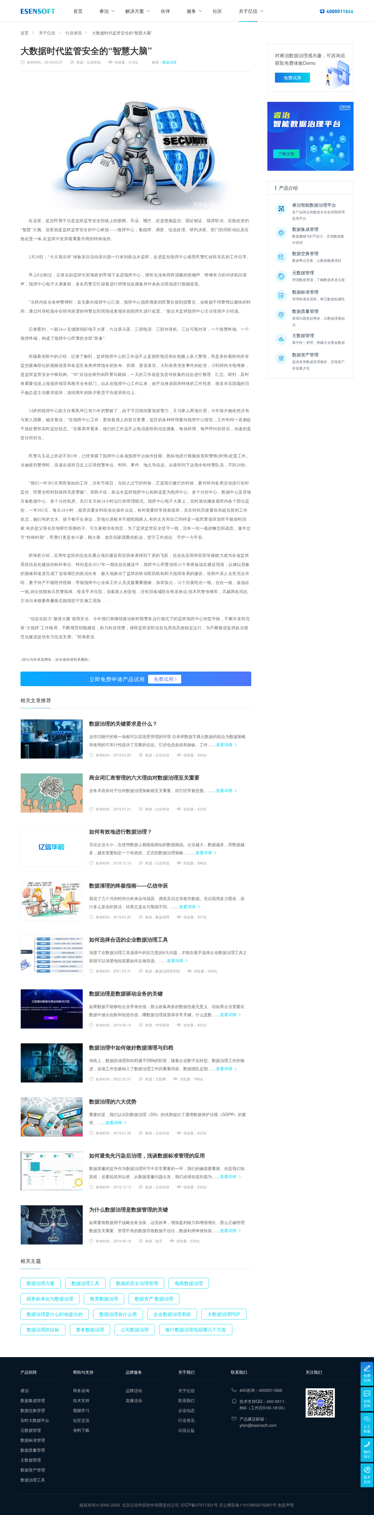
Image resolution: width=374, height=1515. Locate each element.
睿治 (104, 11)
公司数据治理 (135, 1329)
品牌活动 (134, 1390)
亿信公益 (186, 1430)
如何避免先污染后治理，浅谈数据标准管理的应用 (147, 1155)
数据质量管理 (32, 1450)
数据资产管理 (32, 1470)
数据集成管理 (32, 1400)
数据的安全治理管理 (137, 1283)
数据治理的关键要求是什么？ (123, 723)
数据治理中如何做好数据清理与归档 (131, 1047)
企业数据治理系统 (172, 1314)
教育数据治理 (104, 1298)
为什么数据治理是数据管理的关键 (128, 1209)
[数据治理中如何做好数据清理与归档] (51, 1063)
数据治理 (169, 62)
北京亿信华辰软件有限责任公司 (150, 1505)
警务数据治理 (90, 1329)
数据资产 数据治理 (154, 1298)
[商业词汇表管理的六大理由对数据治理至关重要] (51, 793)
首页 (78, 11)
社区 (217, 11)
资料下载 (81, 1430)
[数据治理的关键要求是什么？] (51, 739)
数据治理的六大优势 (112, 1101)
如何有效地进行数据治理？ (120, 831)
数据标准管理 (32, 1440)
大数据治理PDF (223, 1314)
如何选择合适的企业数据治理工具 (128, 939)
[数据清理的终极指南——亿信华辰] (51, 901)
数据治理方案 (41, 1283)
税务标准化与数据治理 (50, 1298)
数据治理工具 (85, 1283)
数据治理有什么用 (118, 1314)
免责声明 (286, 1505)
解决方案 (134, 11)
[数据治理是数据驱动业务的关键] (51, 1009)
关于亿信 (248, 11)
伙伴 (165, 11)
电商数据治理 (189, 1283)
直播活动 (134, 1400)
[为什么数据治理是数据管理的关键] (51, 1225)
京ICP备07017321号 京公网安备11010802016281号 (228, 1505)
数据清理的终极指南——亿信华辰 (128, 885)
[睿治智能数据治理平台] (37, 11)
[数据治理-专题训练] (310, 136)
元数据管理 (30, 1430)
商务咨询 (81, 1390)
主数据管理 (30, 1460)
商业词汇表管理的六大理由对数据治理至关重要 (144, 777)
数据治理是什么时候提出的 (55, 1314)
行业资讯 (73, 33)
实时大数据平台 (34, 1420)
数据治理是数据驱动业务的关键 (126, 993)
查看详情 (224, 744)
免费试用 (164, 679)
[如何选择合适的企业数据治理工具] (51, 955)
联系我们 (186, 1400)
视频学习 (81, 1410)
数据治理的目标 (43, 1329)
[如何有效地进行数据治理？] (51, 847)
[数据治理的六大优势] (51, 1117)
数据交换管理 (32, 1410)
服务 (191, 11)
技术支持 (81, 1400)
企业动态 (186, 1410)
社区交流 (81, 1420)
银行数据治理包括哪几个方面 (195, 1329)
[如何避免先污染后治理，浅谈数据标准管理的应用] (51, 1171)
